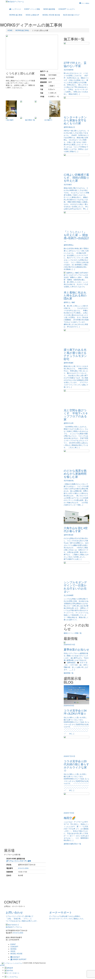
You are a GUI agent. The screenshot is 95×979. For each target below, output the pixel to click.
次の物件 (47, 120)
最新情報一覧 (68, 673)
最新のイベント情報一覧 (73, 633)
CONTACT (16, 957)
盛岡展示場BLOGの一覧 (72, 844)
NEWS (49, 9)
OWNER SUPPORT (19, 959)
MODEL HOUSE (51, 15)
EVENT (32, 9)
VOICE (32, 15)
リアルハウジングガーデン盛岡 (19, 861)
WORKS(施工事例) (22, 30)
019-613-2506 (23, 868)
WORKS (15, 15)
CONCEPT (67, 9)
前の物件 (10, 120)
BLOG (71, 15)
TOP (3, 965)
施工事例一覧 (30, 120)
